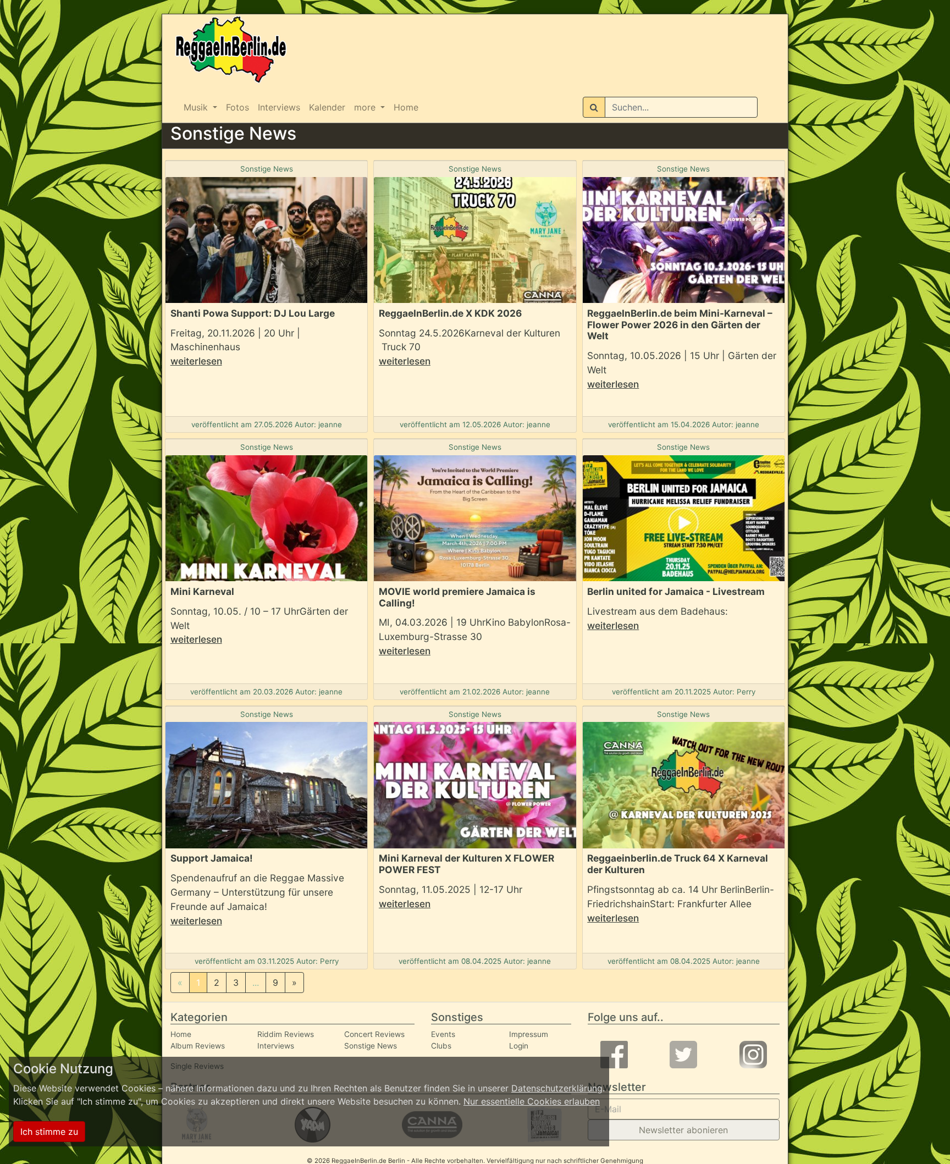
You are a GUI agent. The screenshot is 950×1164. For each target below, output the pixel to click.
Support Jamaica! (211, 858)
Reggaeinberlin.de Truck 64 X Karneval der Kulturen (677, 863)
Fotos (237, 107)
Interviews (279, 107)
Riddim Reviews (285, 1034)
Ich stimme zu (49, 1131)
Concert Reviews (374, 1034)
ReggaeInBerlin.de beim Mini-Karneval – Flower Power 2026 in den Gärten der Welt (679, 324)
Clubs (441, 1045)
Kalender (327, 107)
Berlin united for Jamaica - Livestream (676, 591)
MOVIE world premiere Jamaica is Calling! (457, 597)
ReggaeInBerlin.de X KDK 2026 (450, 313)
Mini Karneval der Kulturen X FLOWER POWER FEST (466, 863)
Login (518, 1045)
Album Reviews (197, 1045)
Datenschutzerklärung (557, 1088)
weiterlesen (196, 361)
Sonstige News (266, 168)
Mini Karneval (202, 591)
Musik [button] (197, 107)
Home (406, 107)
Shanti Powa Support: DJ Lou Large (252, 313)
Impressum (528, 1034)
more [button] (366, 107)
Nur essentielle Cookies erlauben (531, 1101)
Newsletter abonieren (683, 1129)
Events (443, 1034)
